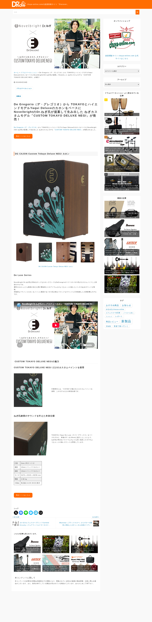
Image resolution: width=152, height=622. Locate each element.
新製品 (19, 96)
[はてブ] (36, 513)
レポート (119, 316)
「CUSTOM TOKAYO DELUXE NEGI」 (68, 130)
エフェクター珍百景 (113, 313)
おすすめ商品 (112, 305)
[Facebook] (21, 513)
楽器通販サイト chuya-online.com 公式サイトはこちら (121, 57)
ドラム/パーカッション (24, 88)
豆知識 (108, 326)
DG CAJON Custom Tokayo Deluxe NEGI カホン (56, 266)
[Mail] (41, 513)
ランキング (109, 316)
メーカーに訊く (128, 313)
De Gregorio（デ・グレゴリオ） (26, 127)
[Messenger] (31, 513)
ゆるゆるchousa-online (115, 309)
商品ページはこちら (23, 136)
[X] (16, 513)
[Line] (26, 513)
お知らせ (126, 305)
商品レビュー (112, 322)
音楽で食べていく (121, 326)
